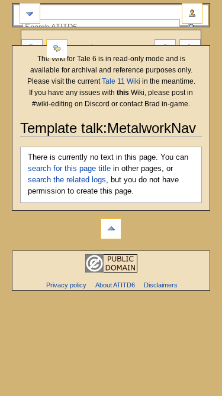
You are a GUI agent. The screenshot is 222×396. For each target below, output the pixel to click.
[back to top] (111, 228)
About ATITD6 (115, 285)
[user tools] (192, 13)
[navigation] (30, 13)
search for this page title (69, 168)
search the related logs (67, 180)
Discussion (57, 49)
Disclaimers (161, 285)
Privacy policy (66, 285)
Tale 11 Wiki (121, 81)
